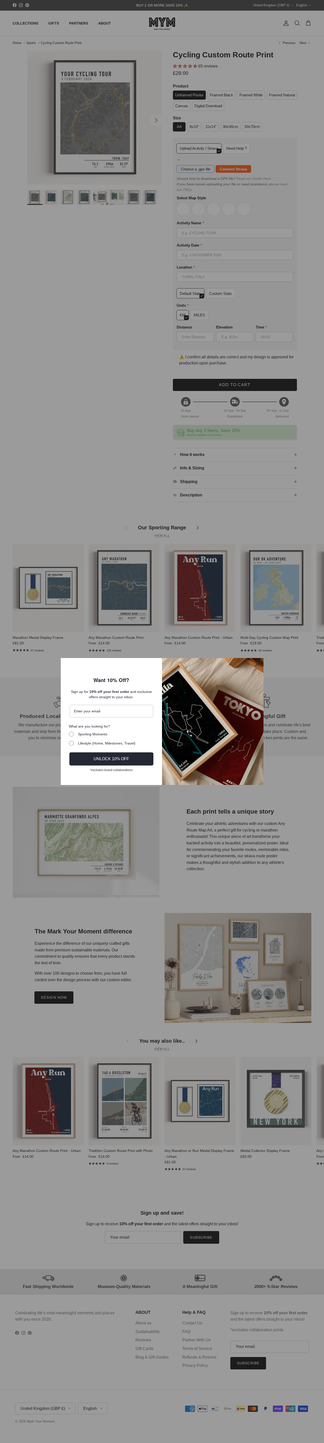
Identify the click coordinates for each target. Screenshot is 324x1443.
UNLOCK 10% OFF (111, 759)
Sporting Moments (92, 734)
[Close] (257, 664)
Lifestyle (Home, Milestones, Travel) (106, 743)
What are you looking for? (89, 726)
